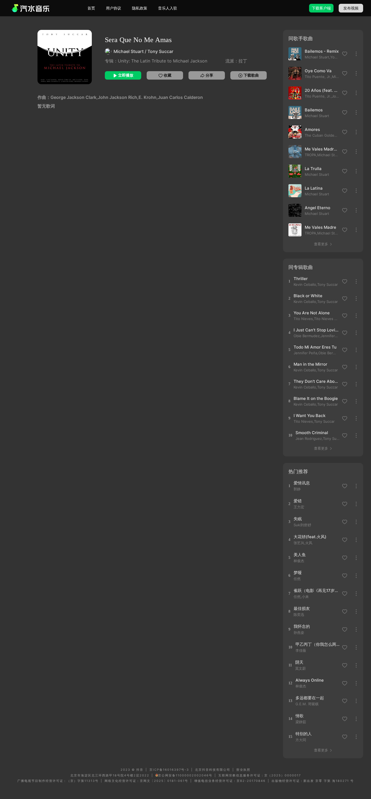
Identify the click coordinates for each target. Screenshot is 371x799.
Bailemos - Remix (322, 51)
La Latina (314, 188)
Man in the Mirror (310, 364)
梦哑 (298, 572)
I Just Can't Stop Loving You (316, 330)
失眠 (298, 518)
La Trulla (313, 168)
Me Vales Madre (320, 227)
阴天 (299, 662)
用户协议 (113, 8)
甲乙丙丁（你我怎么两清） (317, 644)
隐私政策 (139, 8)
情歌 (299, 715)
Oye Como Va (318, 70)
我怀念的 (302, 626)
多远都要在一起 (309, 697)
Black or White (308, 295)
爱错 (298, 500)
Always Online (309, 680)
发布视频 (351, 8)
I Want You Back (309, 415)
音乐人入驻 (167, 8)
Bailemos (314, 109)
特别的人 (303, 733)
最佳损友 (302, 608)
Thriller (301, 278)
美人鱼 (300, 554)
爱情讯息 (302, 482)
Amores (312, 129)
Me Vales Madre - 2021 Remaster (322, 149)
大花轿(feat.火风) (310, 536)
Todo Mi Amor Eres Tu (315, 347)
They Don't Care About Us (316, 381)
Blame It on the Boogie (316, 398)
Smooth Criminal (311, 432)
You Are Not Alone (312, 312)
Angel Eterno (317, 207)
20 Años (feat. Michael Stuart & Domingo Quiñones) (322, 90)
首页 (91, 8)
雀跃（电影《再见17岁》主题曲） (316, 590)
